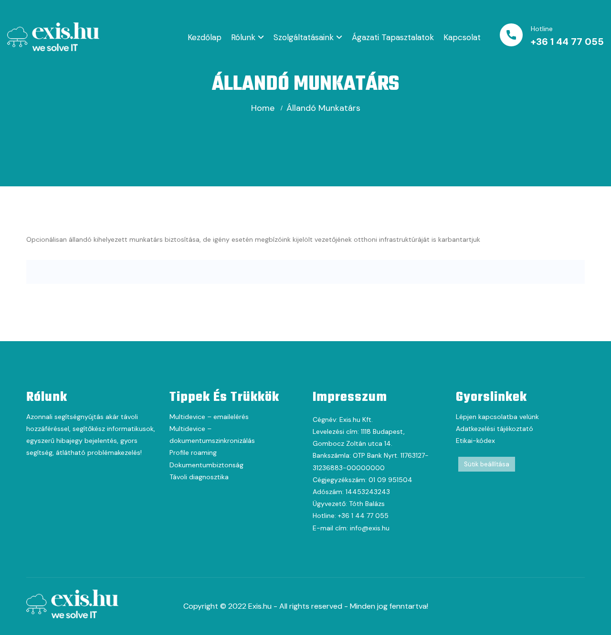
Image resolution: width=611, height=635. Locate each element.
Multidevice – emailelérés (209, 416)
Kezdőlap (204, 37)
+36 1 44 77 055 (567, 41)
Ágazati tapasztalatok (393, 37)
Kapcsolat (462, 37)
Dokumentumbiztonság (206, 465)
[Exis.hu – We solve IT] (53, 36)
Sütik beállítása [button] (486, 464)
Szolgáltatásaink (304, 37)
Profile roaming (193, 452)
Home (262, 108)
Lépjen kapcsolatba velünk (497, 416)
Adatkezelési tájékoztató (494, 428)
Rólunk (243, 37)
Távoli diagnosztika (199, 477)
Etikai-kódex (475, 440)
